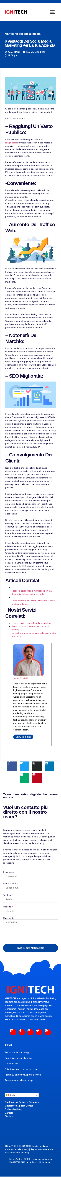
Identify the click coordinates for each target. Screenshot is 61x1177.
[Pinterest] (37, 778)
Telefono (7, 895)
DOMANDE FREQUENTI (17, 1146)
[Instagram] (37, 766)
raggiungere (11, 142)
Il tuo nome (8, 872)
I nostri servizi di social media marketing (31, 623)
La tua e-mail (10, 883)
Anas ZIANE (20, 678)
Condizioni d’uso (40, 1146)
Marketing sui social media (23, 33)
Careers (9, 1112)
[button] (52, 12)
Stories (9, 1116)
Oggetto (7, 907)
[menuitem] (22, 1095)
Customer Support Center (19, 1105)
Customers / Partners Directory (22, 1102)
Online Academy (14, 1109)
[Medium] (24, 778)
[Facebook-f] (12, 766)
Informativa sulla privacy (17, 1149)
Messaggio (8, 918)
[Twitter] (24, 766)
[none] (22, 1095)
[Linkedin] (49, 766)
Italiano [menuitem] (13, 1095)
